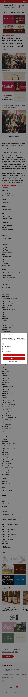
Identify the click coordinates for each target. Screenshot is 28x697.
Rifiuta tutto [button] (14, 358)
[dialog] (14, 348)
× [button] (25, 334)
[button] (14, 361)
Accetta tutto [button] (14, 355)
